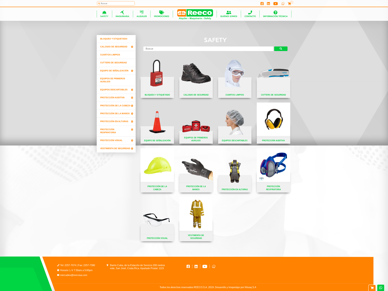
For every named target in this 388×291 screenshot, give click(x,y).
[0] (288, 4)
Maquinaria (122, 16)
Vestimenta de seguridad (115, 148)
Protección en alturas (114, 121)
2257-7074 (71, 265)
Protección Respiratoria (108, 131)
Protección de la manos (115, 113)
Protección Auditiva (112, 97)
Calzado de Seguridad (113, 47)
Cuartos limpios (110, 55)
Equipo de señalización (114, 71)
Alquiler (142, 16)
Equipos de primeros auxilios (112, 80)
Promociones (161, 16)
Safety (104, 16)
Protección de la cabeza (115, 105)
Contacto (250, 16)
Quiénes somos (228, 16)
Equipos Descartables (113, 90)
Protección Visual (111, 140)
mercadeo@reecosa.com (73, 275)
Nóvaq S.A (250, 287)
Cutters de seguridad (113, 63)
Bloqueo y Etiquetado (113, 39)
